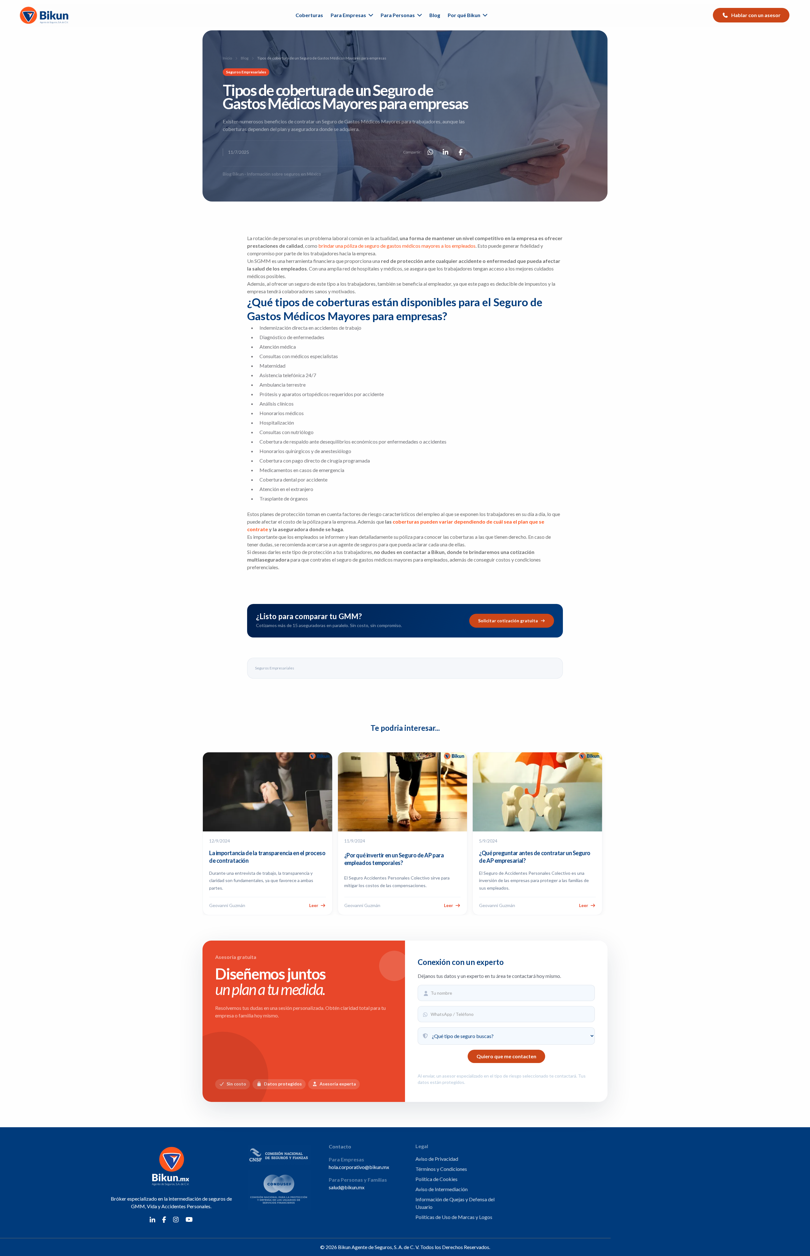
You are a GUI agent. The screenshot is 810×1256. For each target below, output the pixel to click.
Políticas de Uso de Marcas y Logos (453, 1217)
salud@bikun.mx (346, 1187)
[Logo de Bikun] (45, 15)
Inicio (227, 58)
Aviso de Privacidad (436, 1159)
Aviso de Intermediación (441, 1189)
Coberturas (309, 15)
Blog (434, 15)
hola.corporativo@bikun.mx (359, 1167)
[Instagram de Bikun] (176, 1219)
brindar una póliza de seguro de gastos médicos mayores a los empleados (397, 246)
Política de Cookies (436, 1179)
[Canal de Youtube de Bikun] (189, 1219)
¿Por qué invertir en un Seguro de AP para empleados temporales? (394, 859)
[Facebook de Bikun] (164, 1219)
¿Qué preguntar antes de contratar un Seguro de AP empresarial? (534, 856)
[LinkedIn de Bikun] (152, 1219)
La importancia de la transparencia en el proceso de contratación (267, 856)
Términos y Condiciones (441, 1169)
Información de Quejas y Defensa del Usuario (455, 1203)
